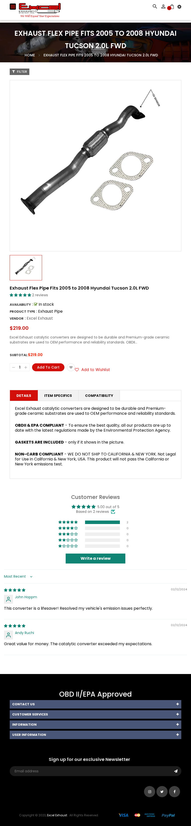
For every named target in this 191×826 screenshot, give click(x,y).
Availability (20, 304)
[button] (21, 295)
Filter (21, 71)
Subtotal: (19, 355)
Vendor (17, 318)
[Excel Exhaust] (146, 815)
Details (23, 395)
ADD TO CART (148, 810)
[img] (14, 590)
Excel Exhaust (40, 318)
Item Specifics (58, 395)
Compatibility (99, 395)
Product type (22, 311)
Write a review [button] (96, 558)
